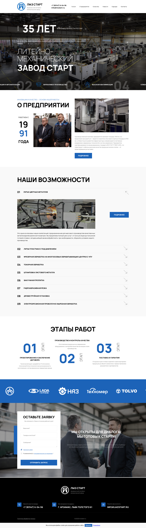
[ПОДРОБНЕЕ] (83, 151)
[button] (83, 155)
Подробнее (96, 525)
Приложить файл (28, 449)
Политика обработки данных (26, 519)
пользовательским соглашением (43, 453)
